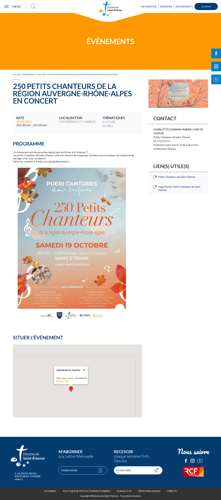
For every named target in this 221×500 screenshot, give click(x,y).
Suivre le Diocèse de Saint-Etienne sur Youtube (216, 79)
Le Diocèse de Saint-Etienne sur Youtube (200, 461)
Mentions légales (149, 491)
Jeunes (107, 126)
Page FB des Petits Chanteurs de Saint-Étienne (179, 188)
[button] (71, 389)
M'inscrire (123, 470)
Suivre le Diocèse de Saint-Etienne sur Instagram (216, 66)
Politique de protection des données (86, 491)
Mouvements (184, 6)
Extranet (50, 491)
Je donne (206, 6)
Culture (41, 74)
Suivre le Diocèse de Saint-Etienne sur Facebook (216, 53)
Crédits (172, 491)
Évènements (29, 74)
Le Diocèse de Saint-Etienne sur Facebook (186, 461)
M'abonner (69, 470)
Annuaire (166, 6)
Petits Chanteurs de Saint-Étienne (176, 176)
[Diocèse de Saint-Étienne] (110, 8)
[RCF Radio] (193, 472)
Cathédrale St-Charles (77, 122)
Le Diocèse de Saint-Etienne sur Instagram (192, 461)
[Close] (84, 370)
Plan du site (124, 491)
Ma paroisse (149, 6)
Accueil (17, 74)
